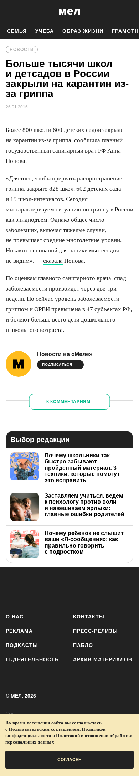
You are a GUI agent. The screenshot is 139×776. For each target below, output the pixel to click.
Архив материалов (102, 659)
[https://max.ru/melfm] (125, 588)
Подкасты (22, 645)
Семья (17, 31)
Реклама (19, 631)
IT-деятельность (32, 659)
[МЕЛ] (69, 11)
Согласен (69, 759)
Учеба (44, 31)
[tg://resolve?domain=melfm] (13, 588)
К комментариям (68, 401)
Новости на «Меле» (64, 354)
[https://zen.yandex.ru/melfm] (32, 588)
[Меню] (128, 12)
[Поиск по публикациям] (11, 12)
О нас (15, 617)
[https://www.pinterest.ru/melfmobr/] (88, 588)
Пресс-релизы (95, 631)
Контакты (88, 617)
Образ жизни (82, 31)
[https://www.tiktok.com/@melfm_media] (69, 588)
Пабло (83, 645)
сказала (53, 260)
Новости (22, 49)
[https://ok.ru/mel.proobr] (107, 588)
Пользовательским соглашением (44, 729)
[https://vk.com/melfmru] (50, 588)
